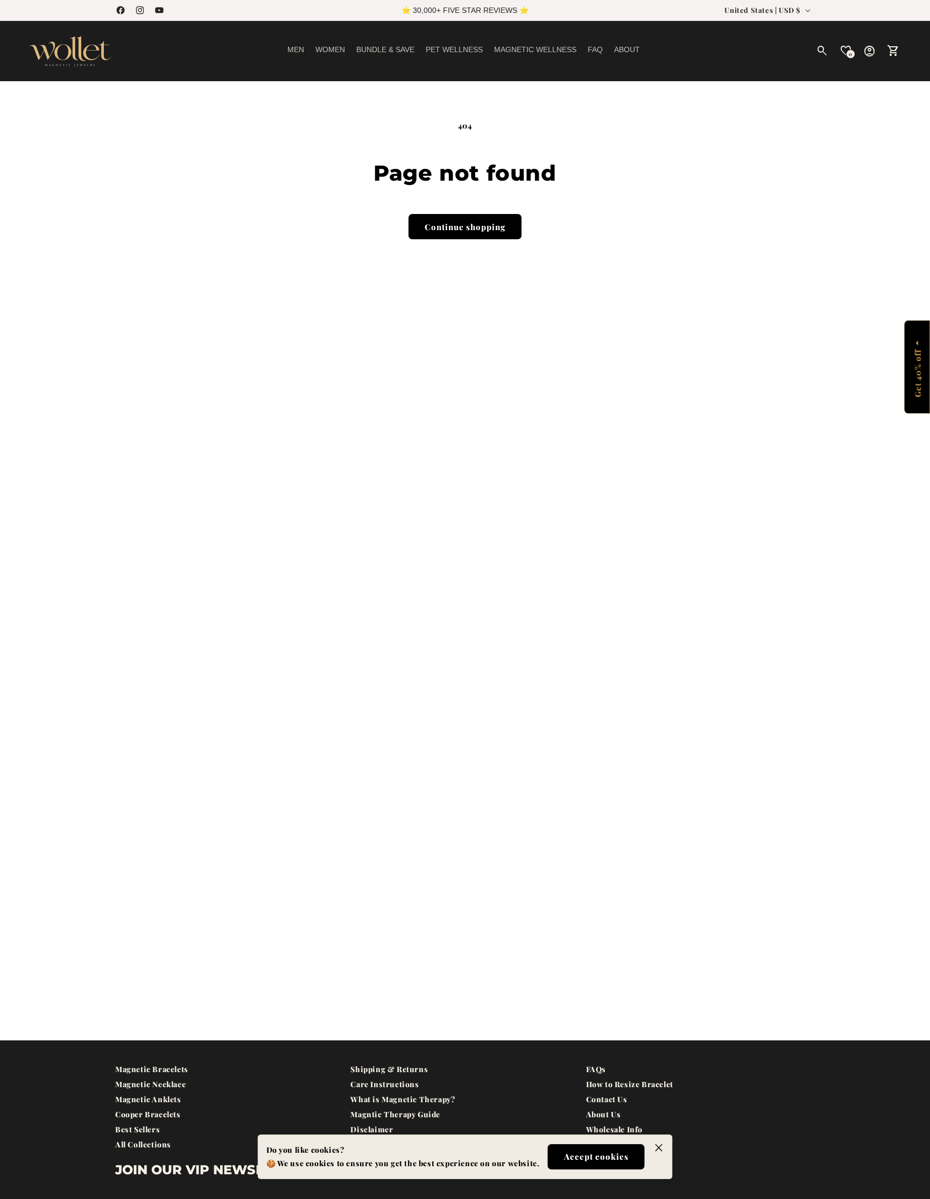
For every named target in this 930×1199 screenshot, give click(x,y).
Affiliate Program (619, 1144)
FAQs (596, 1069)
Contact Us (607, 1099)
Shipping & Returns (389, 1069)
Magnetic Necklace (150, 1084)
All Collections (143, 1144)
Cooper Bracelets (148, 1114)
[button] (296, 51)
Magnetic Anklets (148, 1099)
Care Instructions (384, 1084)
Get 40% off (917, 373)
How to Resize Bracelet (629, 1084)
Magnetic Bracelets (151, 1069)
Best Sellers (137, 1129)
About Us (603, 1114)
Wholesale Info (614, 1129)
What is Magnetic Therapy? (402, 1099)
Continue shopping (465, 227)
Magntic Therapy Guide (395, 1114)
